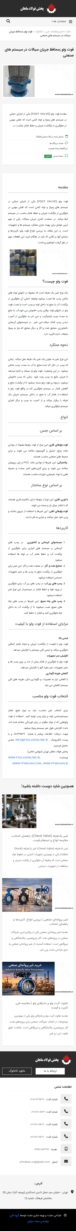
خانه (68, 32)
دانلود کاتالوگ (17, 1071)
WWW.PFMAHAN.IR (55, 763)
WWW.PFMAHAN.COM (27, 763)
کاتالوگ (38, 32)
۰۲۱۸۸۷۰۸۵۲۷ (37, 1124)
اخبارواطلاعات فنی (54, 32)
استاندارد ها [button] (60, 22)
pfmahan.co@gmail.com (35, 1162)
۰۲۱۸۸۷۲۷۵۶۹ (37, 1099)
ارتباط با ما (50, 1071)
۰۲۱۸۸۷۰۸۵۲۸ (37, 1137)
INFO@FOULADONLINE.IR (31, 740)
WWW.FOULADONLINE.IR (24, 757)
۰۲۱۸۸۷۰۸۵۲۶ (38, 1112)
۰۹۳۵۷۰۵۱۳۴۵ (42, 1149)
